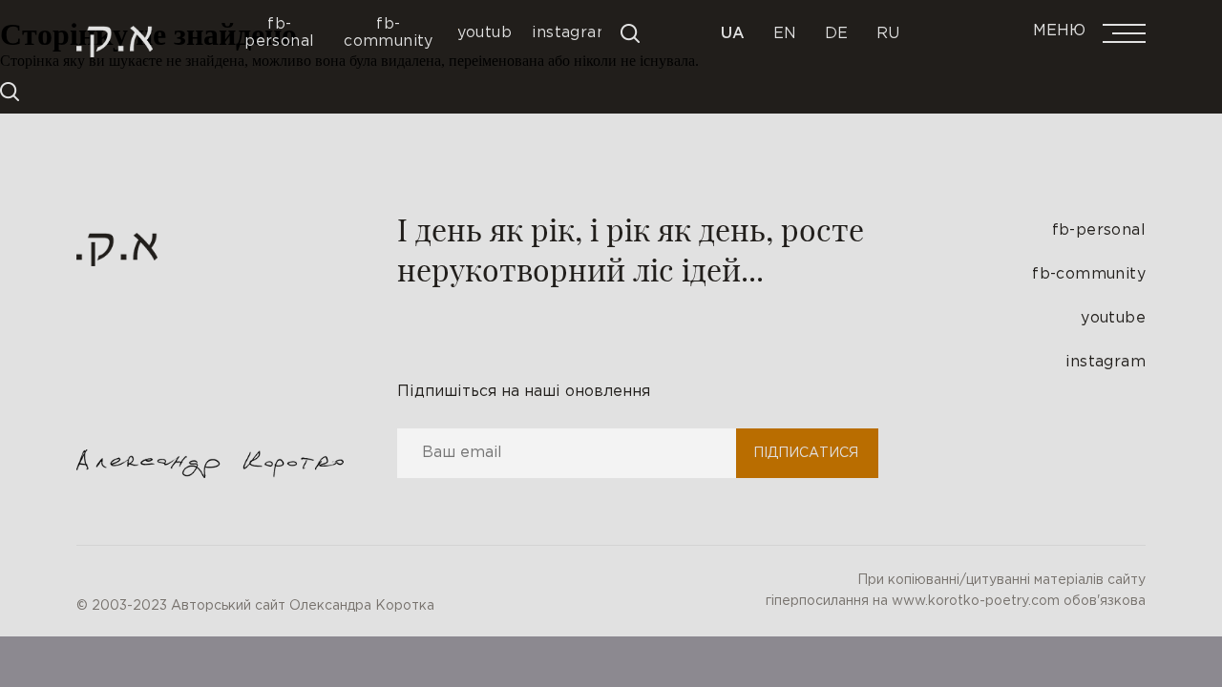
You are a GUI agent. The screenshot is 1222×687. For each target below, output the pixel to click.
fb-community (1089, 274)
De (836, 34)
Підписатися (805, 453)
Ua (733, 34)
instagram (1105, 362)
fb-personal (1099, 230)
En (784, 34)
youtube (1113, 318)
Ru (887, 34)
